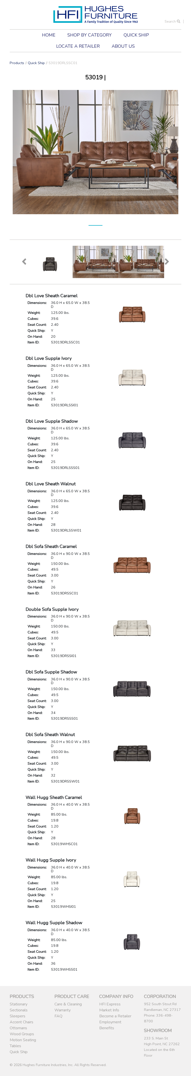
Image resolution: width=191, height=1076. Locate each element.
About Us (123, 46)
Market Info (109, 1010)
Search (171, 21)
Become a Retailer (115, 1016)
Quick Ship (136, 35)
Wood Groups (22, 1034)
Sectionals (19, 1010)
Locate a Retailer (78, 46)
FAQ (58, 1016)
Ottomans (18, 1028)
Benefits (106, 1028)
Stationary (18, 1004)
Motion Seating (23, 1040)
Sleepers (17, 1016)
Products (17, 62)
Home (48, 35)
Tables (15, 1046)
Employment (110, 1022)
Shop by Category (89, 35)
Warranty (62, 1010)
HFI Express (110, 1004)
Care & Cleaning (68, 1004)
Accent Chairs (21, 1022)
